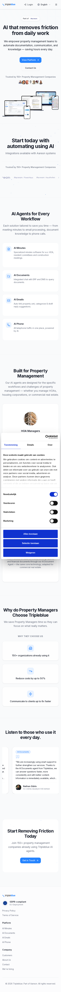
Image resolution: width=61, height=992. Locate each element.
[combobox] (44, 4)
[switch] (54, 503)
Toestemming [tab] (11, 445)
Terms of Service (10, 915)
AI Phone (6, 942)
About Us (6, 960)
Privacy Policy (8, 910)
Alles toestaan (30, 534)
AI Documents (8, 933)
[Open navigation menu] (56, 4)
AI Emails (6, 937)
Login (30, 4)
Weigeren (30, 552)
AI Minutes (7, 928)
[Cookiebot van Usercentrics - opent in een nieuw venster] (45, 437)
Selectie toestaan (30, 543)
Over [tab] (50, 445)
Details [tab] (30, 445)
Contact (6, 964)
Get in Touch (28, 860)
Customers (7, 955)
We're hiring (8, 969)
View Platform (29, 60)
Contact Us (30, 68)
